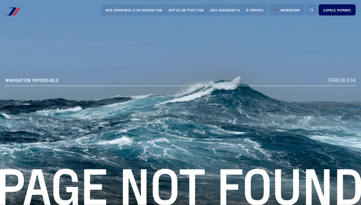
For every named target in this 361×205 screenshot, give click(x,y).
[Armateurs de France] (12, 11)
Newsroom (290, 10)
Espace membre (337, 10)
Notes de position (186, 10)
